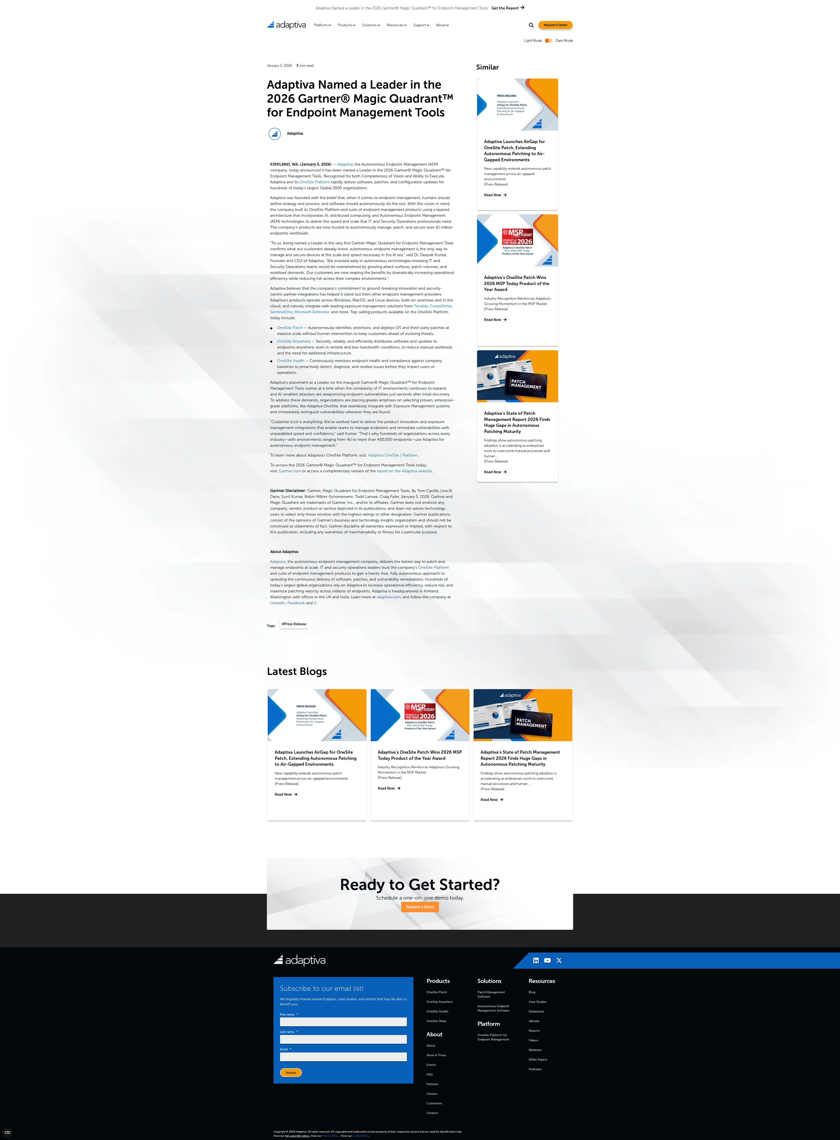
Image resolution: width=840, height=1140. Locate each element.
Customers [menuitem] (434, 1103)
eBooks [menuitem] (534, 1021)
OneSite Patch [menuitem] (437, 992)
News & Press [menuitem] (436, 1055)
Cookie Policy (360, 1135)
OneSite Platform (314, 182)
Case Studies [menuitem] (537, 1002)
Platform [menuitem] (321, 25)
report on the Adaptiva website (404, 471)
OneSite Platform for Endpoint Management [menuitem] (493, 1037)
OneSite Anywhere (294, 341)
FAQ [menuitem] (430, 1074)
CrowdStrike (441, 306)
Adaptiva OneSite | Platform (392, 455)
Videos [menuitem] (533, 1040)
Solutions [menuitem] (369, 25)
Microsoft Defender (311, 312)
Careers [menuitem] (432, 1094)
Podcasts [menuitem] (535, 1069)
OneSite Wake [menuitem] (436, 1021)
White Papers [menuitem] (538, 1059)
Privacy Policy (330, 1135)
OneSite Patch (290, 327)
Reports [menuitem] (534, 1031)
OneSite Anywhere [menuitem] (440, 1002)
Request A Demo (555, 25)
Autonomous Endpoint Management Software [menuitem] (493, 1008)
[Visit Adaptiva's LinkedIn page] (534, 961)
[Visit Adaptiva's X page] (557, 961)
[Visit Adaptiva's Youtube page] (545, 961)
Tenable (421, 306)
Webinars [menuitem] (535, 1050)
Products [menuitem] (345, 25)
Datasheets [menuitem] (536, 1011)
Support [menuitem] (419, 25)
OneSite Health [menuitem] (437, 1011)
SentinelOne (281, 312)
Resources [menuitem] (395, 25)
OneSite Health (290, 360)
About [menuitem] (440, 25)
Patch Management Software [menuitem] (491, 994)
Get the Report (301, 8)
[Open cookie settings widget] (7, 1132)
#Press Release (294, 624)
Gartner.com (290, 471)
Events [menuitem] (431, 1065)
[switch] (549, 41)
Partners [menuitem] (432, 1084)
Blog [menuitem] (532, 992)
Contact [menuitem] (432, 1113)
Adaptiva (295, 133)
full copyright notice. (297, 1135)
